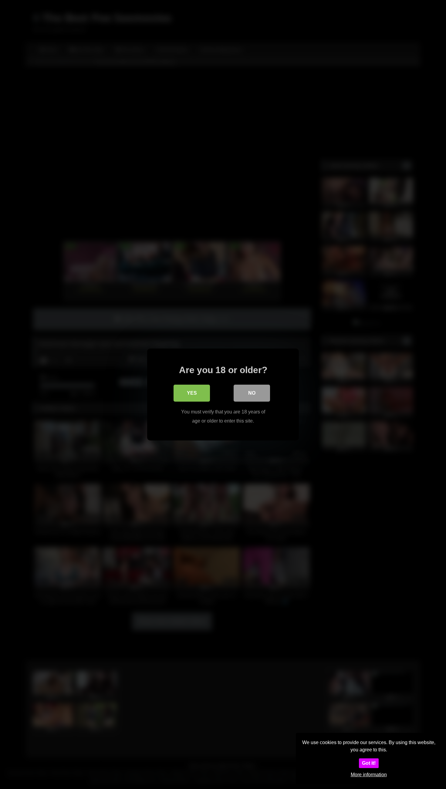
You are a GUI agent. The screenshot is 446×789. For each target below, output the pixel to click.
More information (369, 774)
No (251, 393)
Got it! (369, 763)
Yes (192, 393)
